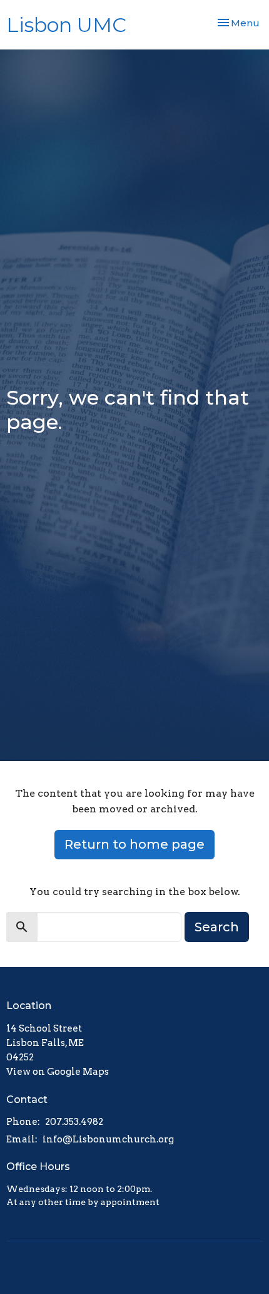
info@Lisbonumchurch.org (108, 1139)
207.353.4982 (74, 1121)
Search (217, 926)
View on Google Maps (57, 1071)
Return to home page (134, 844)
